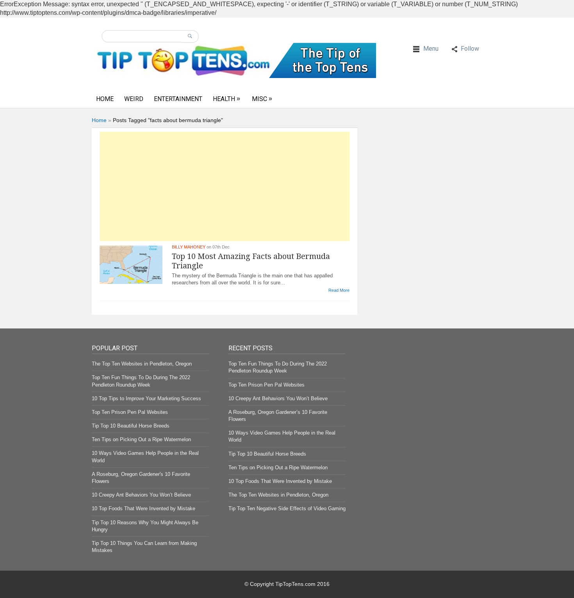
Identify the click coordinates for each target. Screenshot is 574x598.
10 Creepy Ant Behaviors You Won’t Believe (141, 495)
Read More (338, 290)
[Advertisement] (224, 186)
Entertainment (178, 99)
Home (105, 99)
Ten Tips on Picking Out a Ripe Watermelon (141, 439)
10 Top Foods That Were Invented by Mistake (143, 508)
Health (224, 99)
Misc (259, 99)
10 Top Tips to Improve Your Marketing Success (146, 398)
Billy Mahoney (188, 247)
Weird (133, 99)
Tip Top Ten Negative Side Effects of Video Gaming (287, 508)
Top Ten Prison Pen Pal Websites (130, 412)
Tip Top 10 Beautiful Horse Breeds (130, 426)
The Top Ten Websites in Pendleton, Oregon (142, 364)
